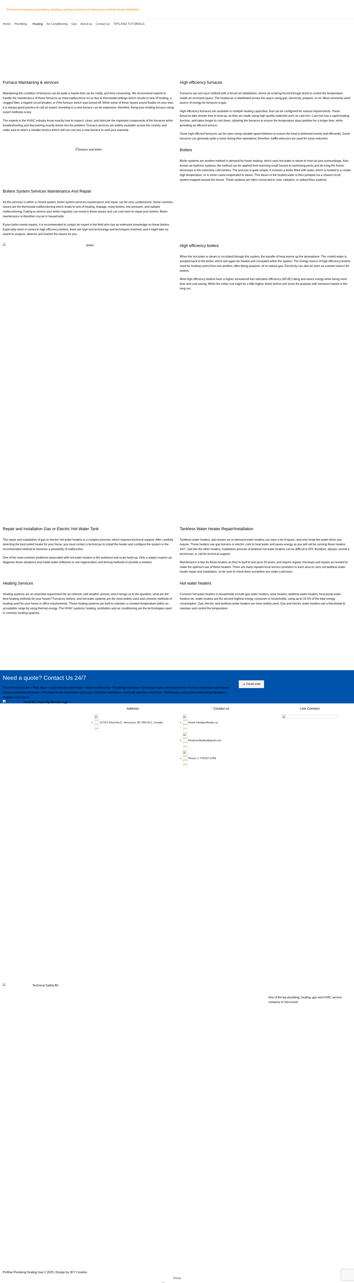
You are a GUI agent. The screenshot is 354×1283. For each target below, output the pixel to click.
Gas (200, 603)
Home (170, 59)
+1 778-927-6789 (251, 684)
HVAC (31, 120)
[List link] (221, 733)
